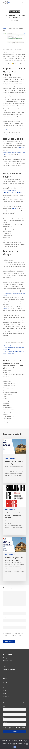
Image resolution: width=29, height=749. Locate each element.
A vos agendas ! (9, 456)
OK (15, 746)
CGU (4, 666)
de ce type (14, 208)
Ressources (6, 696)
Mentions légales (7, 661)
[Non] (27, 744)
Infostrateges (7, 264)
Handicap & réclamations (9, 669)
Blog (4, 693)
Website (5, 625)
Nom (4, 712)
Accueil (4, 28)
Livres (4, 690)
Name (5, 611)
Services (5, 682)
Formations (6, 688)
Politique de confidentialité (10, 658)
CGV (4, 663)
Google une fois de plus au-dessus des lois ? (14, 129)
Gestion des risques (15, 11)
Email (5, 618)
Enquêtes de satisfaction (9, 672)
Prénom (5, 706)
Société (5, 722)
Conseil (5, 685)
